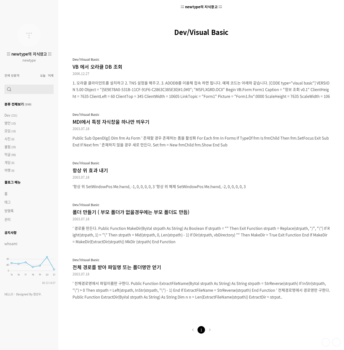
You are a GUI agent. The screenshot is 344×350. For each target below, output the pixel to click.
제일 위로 (336, 342)
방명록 (9, 210)
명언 (10, 123)
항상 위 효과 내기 (90, 170)
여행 (9, 170)
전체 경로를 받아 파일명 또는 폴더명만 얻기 (117, 267)
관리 (7, 219)
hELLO (8, 294)
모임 (10, 130)
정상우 (37, 294)
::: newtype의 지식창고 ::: (29, 54)
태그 (7, 202)
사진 (9, 138)
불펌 (10, 146)
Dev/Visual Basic (86, 59)
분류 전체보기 (17, 104)
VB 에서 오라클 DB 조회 (97, 66)
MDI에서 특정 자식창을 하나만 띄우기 (111, 121)
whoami (10, 243)
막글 (10, 154)
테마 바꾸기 (326, 342)
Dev (10, 115)
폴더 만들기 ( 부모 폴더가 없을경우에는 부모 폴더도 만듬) (131, 211)
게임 (9, 162)
